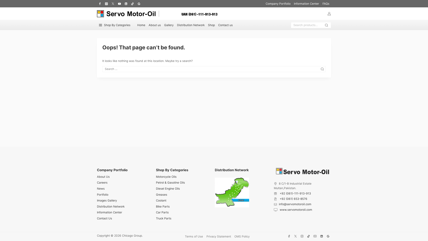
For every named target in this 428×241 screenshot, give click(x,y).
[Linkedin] (322, 236)
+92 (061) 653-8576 (293, 198)
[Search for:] (214, 69)
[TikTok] (132, 4)
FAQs (326, 3)
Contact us (225, 25)
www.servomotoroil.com (295, 209)
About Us (103, 176)
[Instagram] (106, 4)
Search (327, 25)
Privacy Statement (218, 236)
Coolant (161, 200)
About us (155, 25)
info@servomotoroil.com (295, 204)
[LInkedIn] (126, 4)
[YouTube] (315, 236)
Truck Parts (163, 218)
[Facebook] (100, 4)
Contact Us (104, 218)
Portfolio (102, 194)
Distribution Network (191, 25)
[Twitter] (113, 4)
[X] (295, 236)
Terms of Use (194, 236)
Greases (161, 194)
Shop (211, 25)
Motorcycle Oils (166, 176)
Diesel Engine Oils (168, 188)
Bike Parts (163, 206)
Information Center (306, 3)
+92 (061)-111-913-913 (295, 193)
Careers (102, 182)
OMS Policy (242, 236)
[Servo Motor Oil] (126, 13)
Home (141, 25)
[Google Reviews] (139, 4)
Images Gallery (107, 200)
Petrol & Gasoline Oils (170, 182)
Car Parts (162, 212)
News (101, 188)
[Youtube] (119, 4)
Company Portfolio (278, 3)
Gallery (169, 25)
